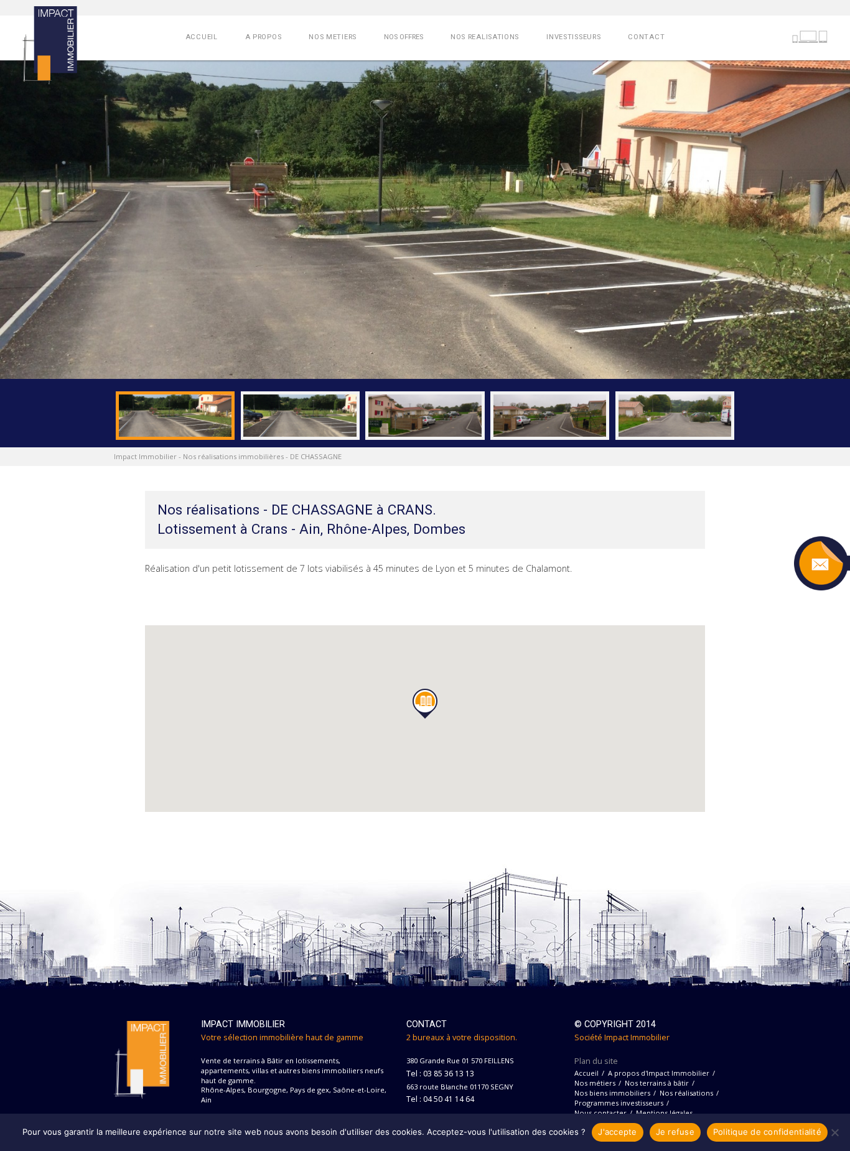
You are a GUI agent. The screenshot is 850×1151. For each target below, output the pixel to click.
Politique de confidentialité (767, 1132)
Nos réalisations (686, 1092)
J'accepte (617, 1132)
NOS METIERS (333, 37)
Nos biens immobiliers (612, 1092)
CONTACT (646, 37)
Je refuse (675, 1132)
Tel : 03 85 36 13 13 (440, 1073)
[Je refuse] (834, 1132)
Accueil (586, 1072)
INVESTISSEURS (573, 37)
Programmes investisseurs (618, 1102)
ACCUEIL (201, 37)
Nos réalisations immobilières (233, 456)
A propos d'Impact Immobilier (658, 1072)
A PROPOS (263, 37)
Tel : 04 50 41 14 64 (440, 1099)
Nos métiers (594, 1082)
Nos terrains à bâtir (657, 1082)
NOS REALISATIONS (485, 37)
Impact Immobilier (145, 456)
